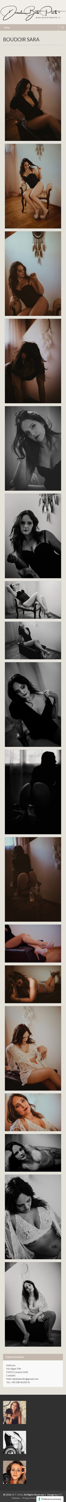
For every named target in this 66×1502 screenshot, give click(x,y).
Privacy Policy (29, 1497)
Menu (7, 27)
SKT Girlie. (18, 1494)
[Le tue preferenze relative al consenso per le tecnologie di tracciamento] (50, 1499)
